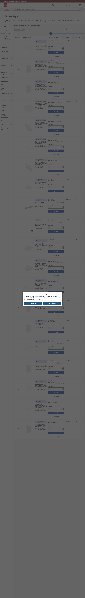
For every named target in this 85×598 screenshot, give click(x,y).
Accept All (33, 303)
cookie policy (28, 299)
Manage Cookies (52, 303)
